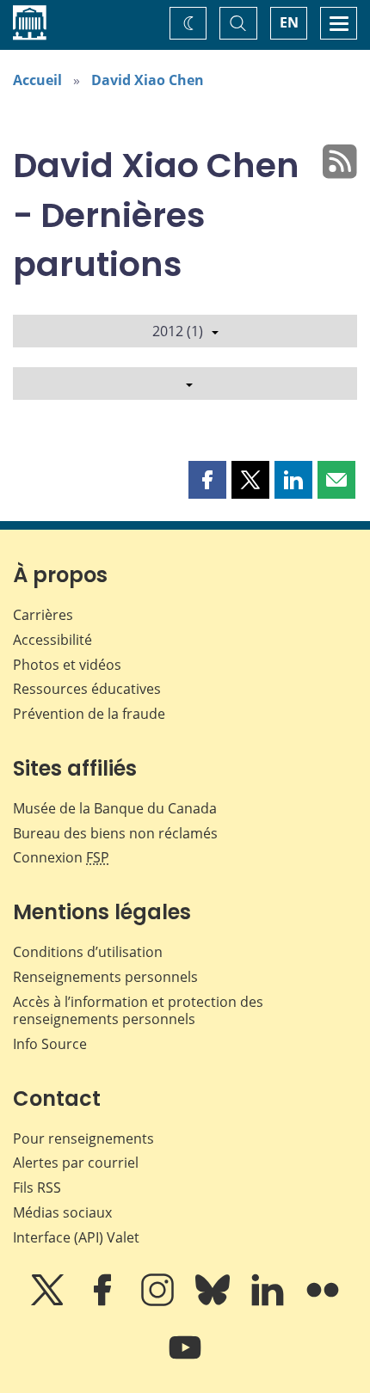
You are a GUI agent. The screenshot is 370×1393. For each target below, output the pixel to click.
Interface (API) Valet (76, 1237)
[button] (207, 480)
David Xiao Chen (147, 80)
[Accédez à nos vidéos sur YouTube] (185, 1359)
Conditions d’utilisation (88, 951)
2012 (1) (177, 331)
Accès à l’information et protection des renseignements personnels (138, 1010)
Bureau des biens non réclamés (115, 833)
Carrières (43, 614)
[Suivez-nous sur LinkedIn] (269, 1301)
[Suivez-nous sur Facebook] (104, 1301)
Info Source (50, 1043)
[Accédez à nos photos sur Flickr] (322, 1301)
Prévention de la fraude (89, 713)
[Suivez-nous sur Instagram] (159, 1301)
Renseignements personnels (105, 976)
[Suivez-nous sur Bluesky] (214, 1301)
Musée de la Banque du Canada (115, 808)
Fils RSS (37, 1187)
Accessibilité (52, 639)
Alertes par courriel (76, 1162)
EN (289, 22)
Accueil (37, 80)
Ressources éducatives (87, 688)
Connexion (61, 857)
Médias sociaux (62, 1212)
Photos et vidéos (67, 664)
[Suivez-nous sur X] (49, 1301)
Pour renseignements (83, 1138)
